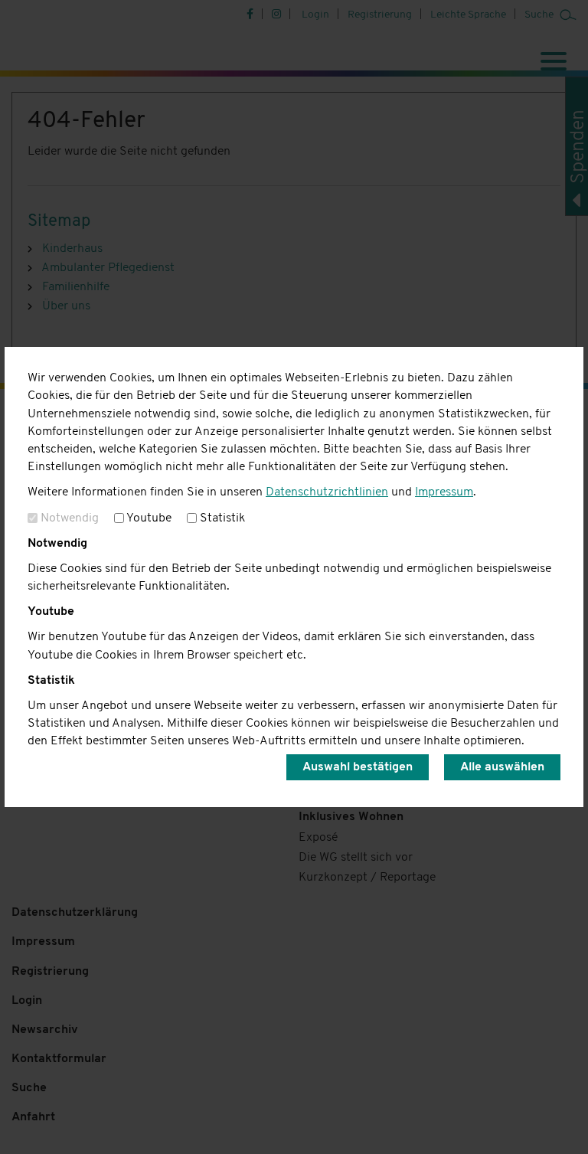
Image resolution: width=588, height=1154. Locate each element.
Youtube (148, 518)
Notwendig (68, 518)
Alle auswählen (502, 767)
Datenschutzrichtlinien (327, 492)
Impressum (444, 492)
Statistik (221, 518)
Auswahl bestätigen (357, 767)
